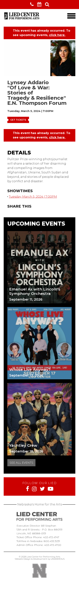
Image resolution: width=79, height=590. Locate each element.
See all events (21, 462)
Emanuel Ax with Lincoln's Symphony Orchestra (34, 291)
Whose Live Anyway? (30, 369)
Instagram (34, 489)
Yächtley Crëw (23, 445)
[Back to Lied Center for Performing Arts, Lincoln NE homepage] (22, 19)
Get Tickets (18, 119)
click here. (57, 35)
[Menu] (71, 16)
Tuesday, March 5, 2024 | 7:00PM (33, 196)
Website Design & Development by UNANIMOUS (39, 558)
